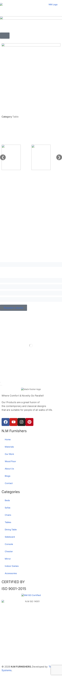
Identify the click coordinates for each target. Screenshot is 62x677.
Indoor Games (12, 566)
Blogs (7, 476)
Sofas (7, 507)
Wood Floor (10, 461)
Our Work (9, 454)
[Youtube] (13, 422)
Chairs (8, 515)
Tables (8, 522)
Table (15, 116)
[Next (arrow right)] (1, 385)
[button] (5, 36)
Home (8, 439)
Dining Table (11, 529)
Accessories (11, 573)
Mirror (8, 558)
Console (9, 544)
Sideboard (10, 537)
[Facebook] (6, 422)
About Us (9, 468)
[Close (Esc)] (0, 382)
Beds (7, 500)
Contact (9, 483)
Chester (9, 551)
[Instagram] (21, 422)
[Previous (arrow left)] (0, 385)
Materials (9, 446)
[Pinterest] (29, 422)
